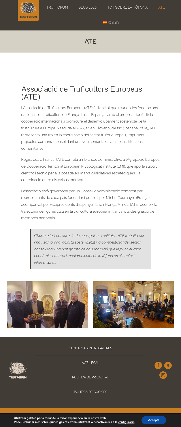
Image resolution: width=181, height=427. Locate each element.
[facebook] (158, 365)
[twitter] (168, 365)
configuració (126, 422)
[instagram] (163, 375)
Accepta (154, 420)
